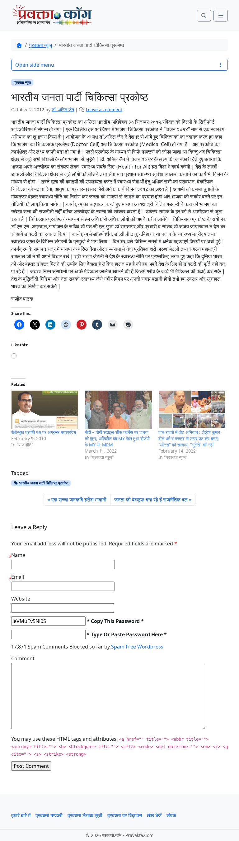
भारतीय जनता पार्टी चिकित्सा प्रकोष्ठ (43, 483)
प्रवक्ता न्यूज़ (40, 45)
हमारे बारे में (20, 815)
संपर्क (171, 815)
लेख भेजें (154, 815)
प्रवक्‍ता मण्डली (49, 815)
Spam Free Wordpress (137, 646)
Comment (23, 658)
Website (20, 598)
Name (18, 555)
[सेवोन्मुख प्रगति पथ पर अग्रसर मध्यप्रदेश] (44, 410)
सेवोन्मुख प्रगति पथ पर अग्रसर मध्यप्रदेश (43, 432)
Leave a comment (104, 109)
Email (17, 576)
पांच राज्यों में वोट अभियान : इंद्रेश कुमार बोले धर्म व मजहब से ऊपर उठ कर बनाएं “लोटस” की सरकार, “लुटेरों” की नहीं (189, 438)
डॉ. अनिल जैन (63, 109)
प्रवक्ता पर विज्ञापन (124, 815)
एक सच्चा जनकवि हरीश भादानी (78, 499)
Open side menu (34, 64)
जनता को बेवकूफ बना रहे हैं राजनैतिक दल (151, 499)
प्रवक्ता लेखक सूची (85, 815)
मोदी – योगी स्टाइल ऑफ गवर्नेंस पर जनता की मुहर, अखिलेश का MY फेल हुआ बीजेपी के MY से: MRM (117, 438)
